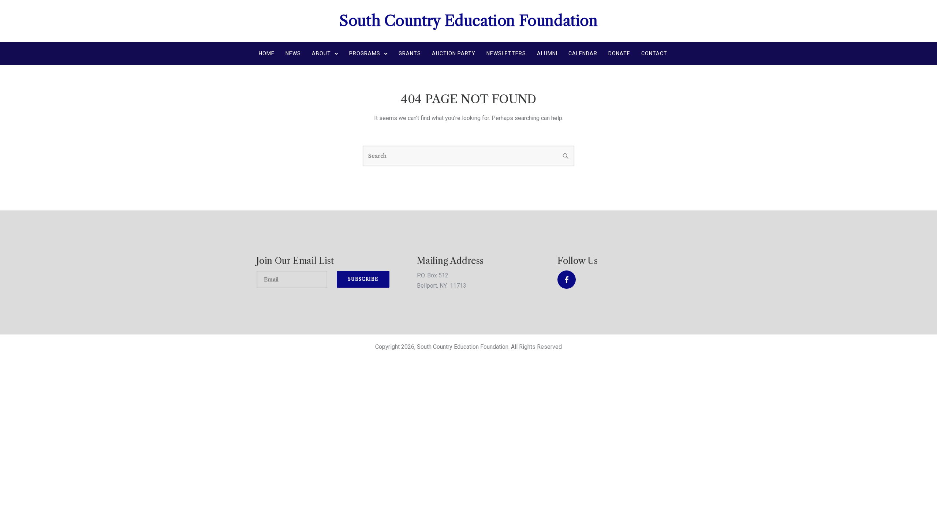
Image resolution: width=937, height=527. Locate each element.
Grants (410, 53)
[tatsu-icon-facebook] (566, 279)
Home (267, 53)
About (321, 53)
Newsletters (506, 53)
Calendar (582, 53)
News (293, 53)
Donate (619, 53)
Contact (654, 53)
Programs (364, 53)
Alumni (547, 53)
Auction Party (453, 53)
